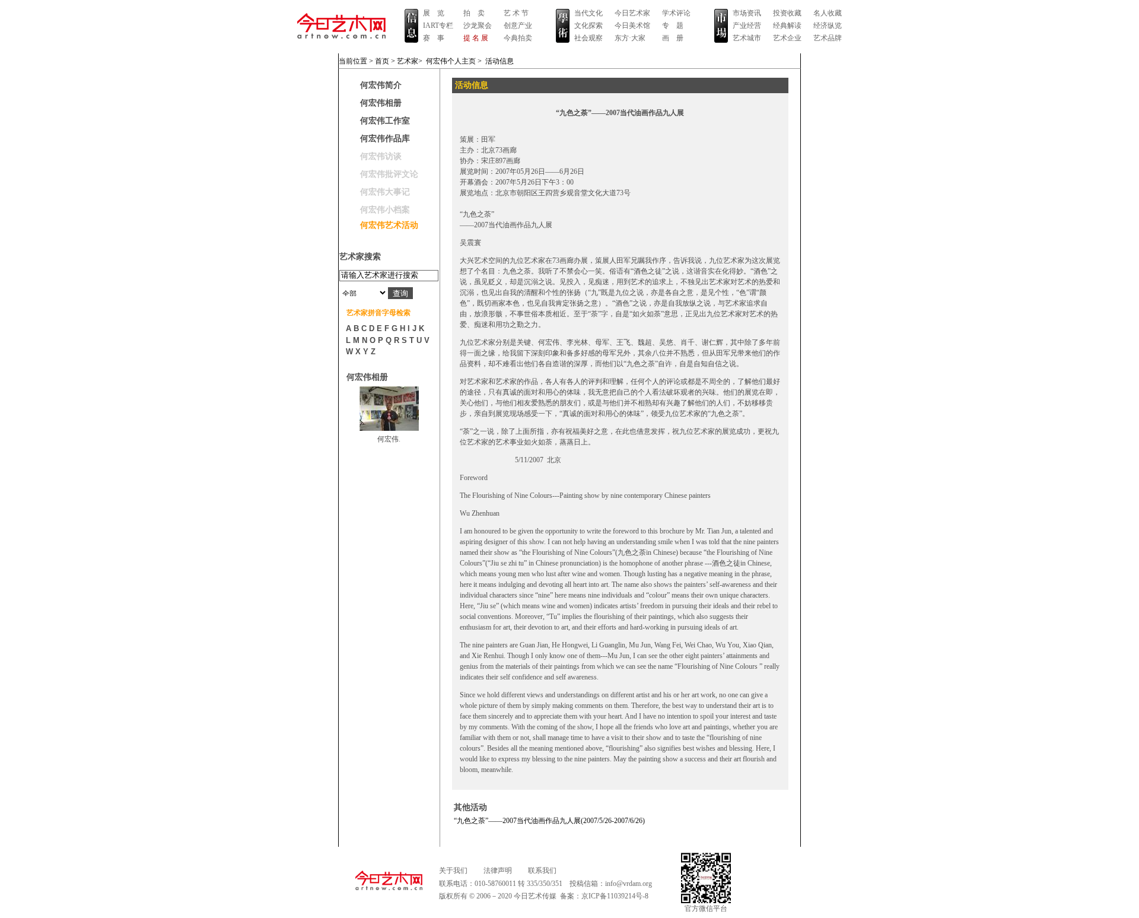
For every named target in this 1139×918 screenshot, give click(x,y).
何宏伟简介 (381, 85)
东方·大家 (630, 38)
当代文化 (588, 13)
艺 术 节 (516, 13)
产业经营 (747, 25)
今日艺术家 (632, 13)
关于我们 (453, 870)
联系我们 (542, 870)
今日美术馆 (632, 25)
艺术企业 (787, 38)
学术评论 (676, 13)
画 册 (672, 38)
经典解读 (787, 25)
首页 (382, 61)
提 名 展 (475, 38)
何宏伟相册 (381, 103)
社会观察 (588, 38)
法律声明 (497, 870)
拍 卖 (474, 13)
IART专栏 (438, 25)
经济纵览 (827, 25)
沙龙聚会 (477, 25)
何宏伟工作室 (385, 120)
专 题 (672, 25)
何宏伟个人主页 (451, 61)
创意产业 (518, 25)
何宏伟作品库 (385, 138)
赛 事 (433, 38)
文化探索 (588, 25)
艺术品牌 (827, 38)
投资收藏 (787, 13)
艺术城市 (747, 38)
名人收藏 (827, 13)
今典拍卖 (518, 38)
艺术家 (407, 61)
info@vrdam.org (628, 883)
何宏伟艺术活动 (389, 225)
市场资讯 (747, 13)
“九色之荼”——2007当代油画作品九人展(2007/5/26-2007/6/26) (549, 821)
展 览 (433, 13)
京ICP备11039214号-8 (614, 896)
